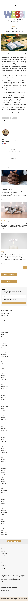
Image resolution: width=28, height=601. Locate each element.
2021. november (4, 468)
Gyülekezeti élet (7, 187)
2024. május (3, 413)
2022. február (3, 463)
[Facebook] (3, 118)
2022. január (3, 465)
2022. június (3, 455)
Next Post (14, 157)
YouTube (4, 568)
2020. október (3, 492)
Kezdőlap (3, 551)
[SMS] (12, 118)
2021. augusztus (4, 474)
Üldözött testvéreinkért (6, 189)
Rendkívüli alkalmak (5, 356)
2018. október (3, 536)
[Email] (14, 118)
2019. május (3, 523)
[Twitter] (5, 118)
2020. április (3, 503)
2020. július (3, 497)
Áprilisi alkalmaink (4, 320)
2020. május (3, 501)
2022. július (3, 454)
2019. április (3, 525)
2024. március (3, 417)
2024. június (3, 412)
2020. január (3, 508)
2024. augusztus (4, 408)
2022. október (3, 448)
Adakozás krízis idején (9, 274)
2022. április (3, 459)
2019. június (3, 521)
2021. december (4, 466)
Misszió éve (3, 354)
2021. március (3, 483)
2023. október (3, 426)
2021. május (3, 479)
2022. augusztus (4, 452)
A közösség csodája (5, 221)
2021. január (3, 486)
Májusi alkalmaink (4, 318)
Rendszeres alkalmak (5, 358)
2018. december (4, 532)
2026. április (3, 375)
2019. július (3, 519)
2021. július (3, 475)
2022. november (4, 446)
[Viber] (10, 118)
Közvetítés (3, 562)
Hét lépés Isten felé (5, 253)
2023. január (3, 443)
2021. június (3, 477)
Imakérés (9, 281)
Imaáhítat (3, 349)
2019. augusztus (4, 517)
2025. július (3, 390)
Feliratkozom (14, 303)
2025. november (4, 384)
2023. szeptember (4, 428)
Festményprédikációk (5, 338)
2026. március (3, 377)
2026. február (3, 379)
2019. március (3, 527)
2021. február (3, 485)
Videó (2, 361)
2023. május (3, 435)
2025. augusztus (4, 388)
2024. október (3, 404)
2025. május (3, 393)
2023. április (3, 437)
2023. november (4, 424)
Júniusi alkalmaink (4, 317)
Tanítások (3, 360)
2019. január (3, 530)
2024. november (4, 403)
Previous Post (14, 150)
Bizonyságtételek (4, 332)
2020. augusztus (4, 496)
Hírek (2, 347)
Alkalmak (2, 329)
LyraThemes (16, 599)
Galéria (2, 340)
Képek (2, 560)
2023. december (4, 423)
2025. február (3, 397)
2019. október (3, 514)
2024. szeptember (4, 406)
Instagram (2, 568)
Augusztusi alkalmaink (5, 313)
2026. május (3, 373)
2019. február (3, 528)
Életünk (2, 334)
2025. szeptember (4, 386)
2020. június (3, 499)
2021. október (3, 470)
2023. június (3, 434)
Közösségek (3, 352)
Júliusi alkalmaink (4, 315)
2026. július (3, 371)
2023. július (3, 432)
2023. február (3, 441)
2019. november (4, 512)
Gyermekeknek (4, 343)
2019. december (4, 510)
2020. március (3, 505)
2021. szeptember (4, 472)
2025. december (4, 382)
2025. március (3, 395)
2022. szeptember (4, 450)
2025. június (3, 392)
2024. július (3, 410)
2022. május (3, 457)
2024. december (4, 401)
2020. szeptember (4, 494)
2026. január (3, 381)
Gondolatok (14, 26)
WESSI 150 (3, 363)
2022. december (4, 444)
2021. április (3, 481)
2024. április (3, 415)
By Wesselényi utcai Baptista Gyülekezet (11, 31)
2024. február (3, 419)
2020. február (3, 507)
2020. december (4, 488)
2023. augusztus (4, 430)
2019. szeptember (4, 516)
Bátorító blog (3, 330)
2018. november (4, 534)
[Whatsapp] (8, 118)
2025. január (3, 399)
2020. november (4, 490)
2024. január (3, 421)
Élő (1, 336)
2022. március (3, 461)
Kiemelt (2, 350)
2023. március (3, 439)
